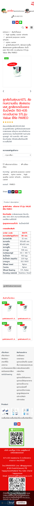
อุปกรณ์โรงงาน (22, 384)
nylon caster (16, 174)
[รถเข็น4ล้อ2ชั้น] (15, 412)
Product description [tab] (11, 202)
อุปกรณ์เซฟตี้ (22, 387)
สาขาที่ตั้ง (5, 361)
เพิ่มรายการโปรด (11, 164)
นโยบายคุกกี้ (15, 499)
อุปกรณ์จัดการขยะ (23, 390)
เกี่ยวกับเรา (6, 355)
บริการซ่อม (21, 399)
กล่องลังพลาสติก (23, 368)
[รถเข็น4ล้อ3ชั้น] (26, 412)
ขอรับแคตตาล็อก (8, 371)
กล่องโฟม (20, 371)
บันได (19, 374)
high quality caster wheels (15, 175)
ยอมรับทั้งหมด (21, 503)
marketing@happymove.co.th (20, 476)
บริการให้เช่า (21, 396)
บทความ (4, 365)
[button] (22, 28)
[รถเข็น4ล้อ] (5, 412)
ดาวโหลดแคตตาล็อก (9, 368)
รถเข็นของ (20, 355)
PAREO (12, 184)
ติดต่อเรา (5, 358)
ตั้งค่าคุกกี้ (11, 503)
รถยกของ (20, 358)
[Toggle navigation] (31, 27)
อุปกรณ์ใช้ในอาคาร (24, 377)
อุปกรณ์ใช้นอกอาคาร (24, 380)
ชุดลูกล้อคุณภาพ (23, 393)
